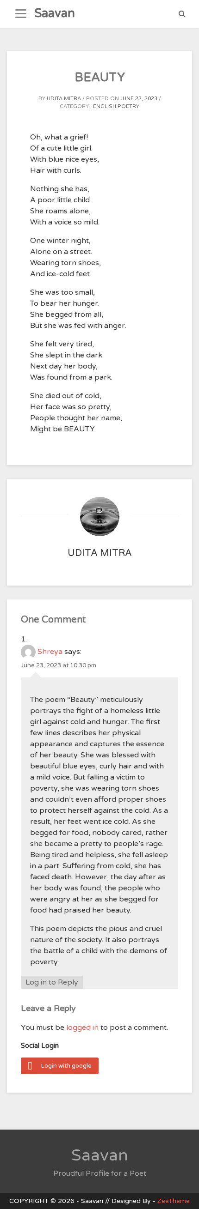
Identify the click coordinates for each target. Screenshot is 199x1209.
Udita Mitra (64, 99)
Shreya (49, 651)
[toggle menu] (21, 14)
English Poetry (116, 106)
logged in (82, 1027)
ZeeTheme (173, 1201)
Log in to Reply (51, 982)
